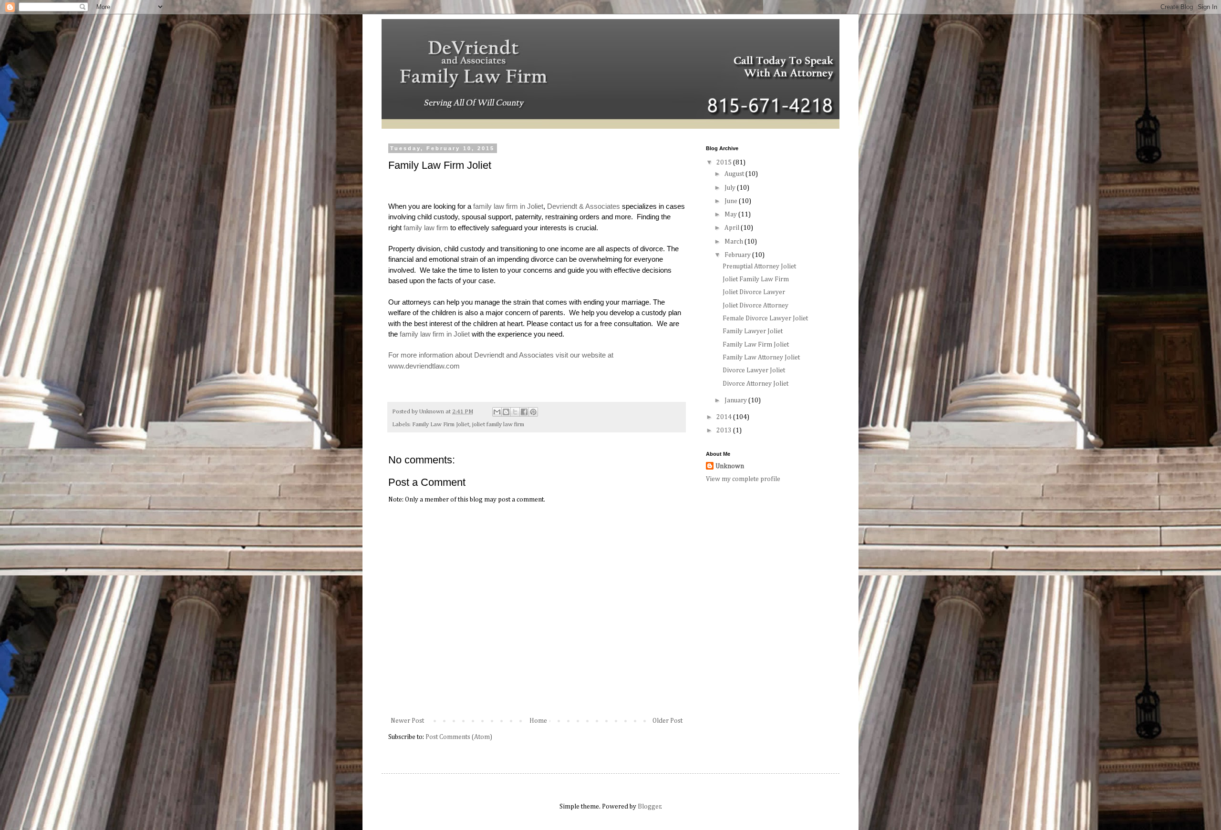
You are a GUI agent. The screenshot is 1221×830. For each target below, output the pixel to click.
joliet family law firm (498, 424)
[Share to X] (515, 412)
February (738, 255)
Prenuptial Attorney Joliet (759, 266)
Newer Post (407, 720)
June (731, 201)
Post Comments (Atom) (458, 737)
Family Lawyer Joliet (753, 331)
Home (538, 720)
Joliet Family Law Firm (756, 279)
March (734, 241)
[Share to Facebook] (524, 412)
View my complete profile (743, 479)
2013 (724, 430)
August (734, 174)
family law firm (426, 228)
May (731, 214)
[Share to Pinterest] (533, 412)
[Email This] (497, 412)
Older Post (667, 720)
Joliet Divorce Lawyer (754, 292)
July (730, 187)
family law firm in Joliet (508, 206)
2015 (724, 162)
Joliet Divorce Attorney (755, 305)
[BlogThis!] (506, 412)
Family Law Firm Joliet (440, 424)
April (732, 228)
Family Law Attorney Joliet (761, 357)
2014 (724, 417)
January (736, 400)
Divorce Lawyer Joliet (754, 370)
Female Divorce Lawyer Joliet (765, 318)
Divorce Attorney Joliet (755, 383)
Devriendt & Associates (583, 206)
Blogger (649, 806)
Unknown (729, 466)
